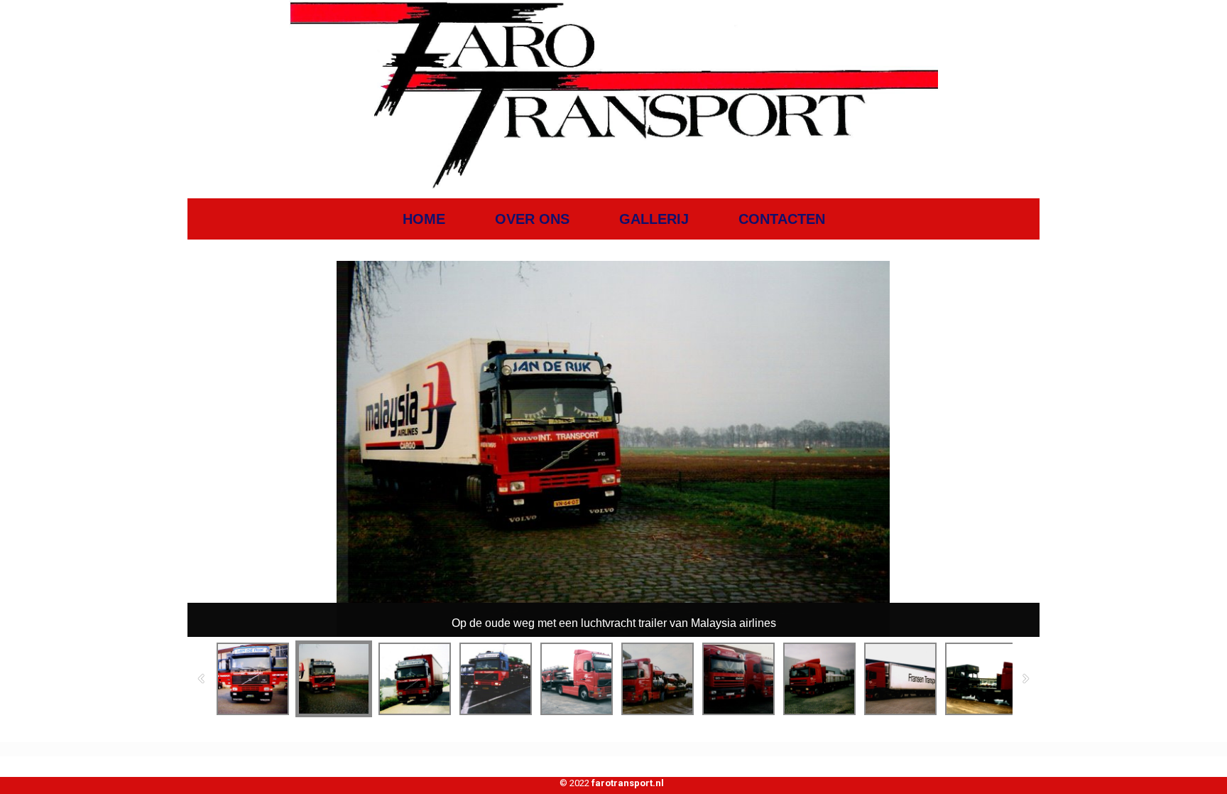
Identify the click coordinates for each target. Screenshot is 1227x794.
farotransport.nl (627, 783)
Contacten (781, 219)
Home (424, 219)
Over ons (532, 219)
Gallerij (654, 219)
